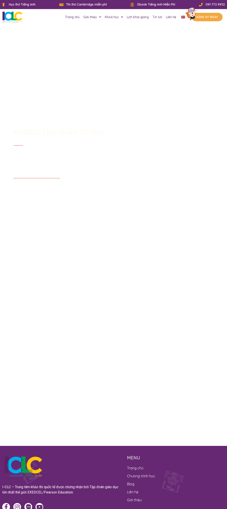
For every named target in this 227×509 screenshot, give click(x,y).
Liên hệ (171, 17)
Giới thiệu (90, 17)
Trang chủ (72, 17)
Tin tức (157, 17)
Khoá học (112, 17)
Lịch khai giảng (138, 17)
